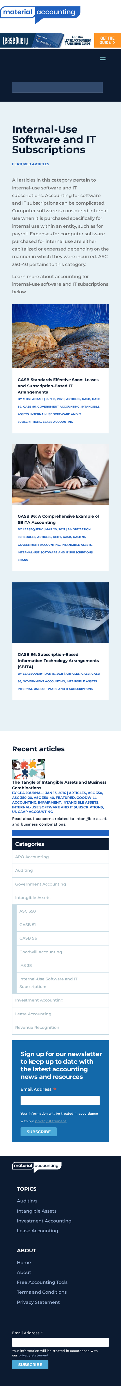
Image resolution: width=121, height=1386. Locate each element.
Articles (73, 399)
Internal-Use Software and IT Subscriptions (55, 552)
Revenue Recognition (37, 1027)
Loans (23, 560)
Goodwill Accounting (40, 951)
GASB (86, 399)
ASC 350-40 (44, 797)
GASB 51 (27, 924)
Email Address (39, 1089)
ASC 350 (95, 793)
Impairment (49, 802)
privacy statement (50, 1121)
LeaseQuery (33, 529)
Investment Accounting (39, 1000)
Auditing (24, 870)
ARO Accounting (32, 856)
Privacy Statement (38, 1302)
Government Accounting (58, 406)
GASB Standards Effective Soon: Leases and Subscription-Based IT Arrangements (58, 386)
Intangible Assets (77, 545)
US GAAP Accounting (32, 812)
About (24, 1272)
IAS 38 (25, 965)
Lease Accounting (58, 422)
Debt (57, 537)
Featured (65, 797)
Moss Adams (33, 399)
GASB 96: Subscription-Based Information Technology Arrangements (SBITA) (58, 660)
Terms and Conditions (42, 1292)
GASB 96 (29, 406)
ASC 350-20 (22, 797)
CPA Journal (29, 793)
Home (24, 1262)
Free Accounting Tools (42, 1282)
